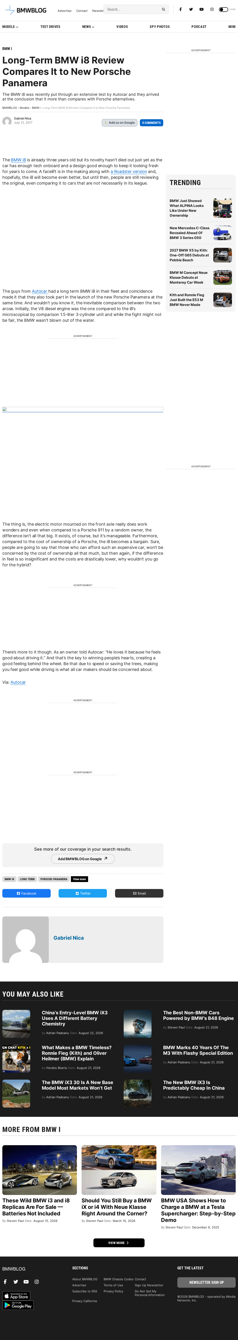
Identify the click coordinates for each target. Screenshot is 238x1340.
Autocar (40, 291)
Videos (122, 27)
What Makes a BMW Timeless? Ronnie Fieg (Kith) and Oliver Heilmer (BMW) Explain (77, 1053)
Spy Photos (160, 27)
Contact (82, 10)
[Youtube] (201, 9)
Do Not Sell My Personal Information (150, 1293)
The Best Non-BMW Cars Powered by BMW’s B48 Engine (198, 1015)
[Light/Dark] (223, 9)
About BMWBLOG (85, 1279)
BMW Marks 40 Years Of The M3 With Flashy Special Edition (198, 1050)
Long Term (27, 879)
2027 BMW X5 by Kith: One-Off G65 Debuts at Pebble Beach (189, 255)
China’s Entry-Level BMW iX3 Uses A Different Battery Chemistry (75, 1018)
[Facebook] (180, 9)
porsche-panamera (53, 879)
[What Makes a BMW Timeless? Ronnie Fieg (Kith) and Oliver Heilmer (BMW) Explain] (16, 1047)
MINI (232, 27)
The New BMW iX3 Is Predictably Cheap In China (194, 1085)
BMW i (7, 48)
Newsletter (100, 10)
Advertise (65, 10)
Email (141, 893)
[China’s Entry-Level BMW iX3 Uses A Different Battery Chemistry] (16, 1012)
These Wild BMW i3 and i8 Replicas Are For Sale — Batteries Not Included (36, 1207)
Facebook (28, 893)
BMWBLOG (9, 107)
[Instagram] (212, 9)
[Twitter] (191, 9)
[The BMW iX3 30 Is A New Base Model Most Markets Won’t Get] (16, 1082)
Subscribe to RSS (84, 1291)
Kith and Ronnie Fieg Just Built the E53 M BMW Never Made (187, 300)
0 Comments (151, 123)
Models (8, 27)
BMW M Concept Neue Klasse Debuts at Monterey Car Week (189, 277)
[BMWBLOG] (31, 1269)
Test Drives (50, 27)
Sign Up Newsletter (149, 1285)
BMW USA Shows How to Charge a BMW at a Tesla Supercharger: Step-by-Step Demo (198, 1210)
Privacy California (84, 1301)
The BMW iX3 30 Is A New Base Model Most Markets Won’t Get (77, 1085)
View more (117, 1243)
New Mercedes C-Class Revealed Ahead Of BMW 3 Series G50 (189, 233)
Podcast (199, 27)
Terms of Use (113, 1285)
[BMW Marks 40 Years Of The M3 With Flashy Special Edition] (138, 1047)
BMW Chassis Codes (118, 1279)
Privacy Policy (113, 1291)
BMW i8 (18, 159)
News (86, 27)
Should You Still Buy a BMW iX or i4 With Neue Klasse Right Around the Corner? (117, 1207)
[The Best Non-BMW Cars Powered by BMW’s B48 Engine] (138, 1012)
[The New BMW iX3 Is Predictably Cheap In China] (138, 1082)
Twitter (85, 893)
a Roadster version (129, 171)
